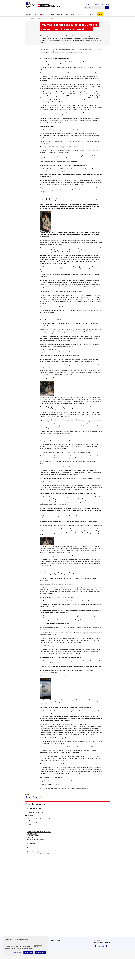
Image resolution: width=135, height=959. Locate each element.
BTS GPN (60, 627)
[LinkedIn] (33, 797)
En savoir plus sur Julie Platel (35, 812)
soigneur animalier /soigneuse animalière (39, 819)
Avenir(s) (100, 14)
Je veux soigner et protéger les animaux (39, 831)
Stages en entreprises (87, 955)
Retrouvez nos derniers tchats (36, 839)
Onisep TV (89, 4)
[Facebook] (40, 797)
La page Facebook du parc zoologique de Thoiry (41, 853)
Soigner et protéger (33, 835)
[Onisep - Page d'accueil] (43, 5)
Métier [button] (36, 14)
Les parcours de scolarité (73, 955)
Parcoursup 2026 (57, 955)
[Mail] (30, 797)
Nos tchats (32, 18)
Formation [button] (28, 14)
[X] (36, 797)
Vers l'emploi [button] (81, 14)
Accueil (26, 18)
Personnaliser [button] (17, 952)
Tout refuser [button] (28, 952)
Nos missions (105, 4)
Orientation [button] (44, 14)
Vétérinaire (30, 825)
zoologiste (30, 821)
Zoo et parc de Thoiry (33, 851)
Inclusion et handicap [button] (69, 14)
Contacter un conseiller (56, 14)
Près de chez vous (92, 14)
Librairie (97, 4)
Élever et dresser (32, 833)
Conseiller (30, 837)
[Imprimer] (26, 797)
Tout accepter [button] (40, 952)
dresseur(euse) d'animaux (34, 823)
